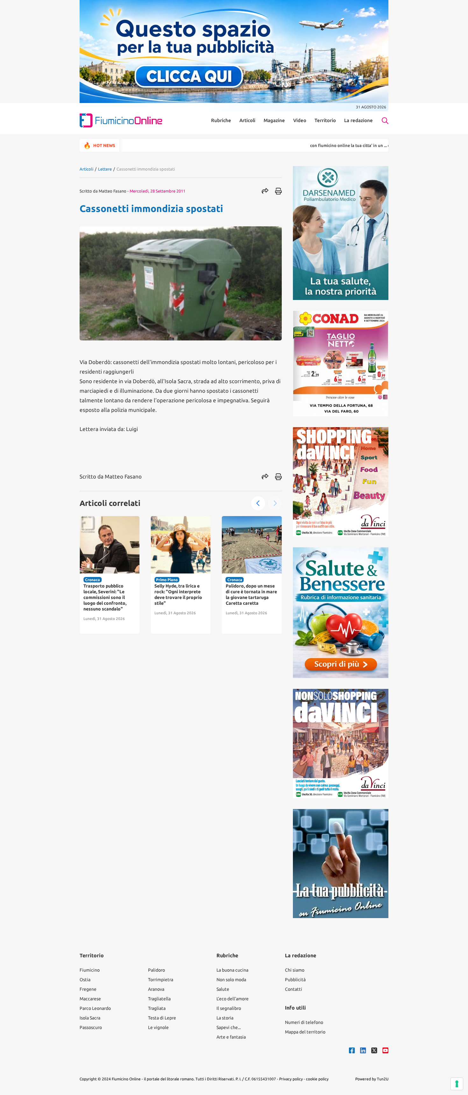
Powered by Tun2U (371, 1079)
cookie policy (317, 1079)
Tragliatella (159, 998)
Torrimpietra (160, 979)
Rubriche (221, 120)
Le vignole (158, 1027)
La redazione (358, 120)
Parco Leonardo (95, 1008)
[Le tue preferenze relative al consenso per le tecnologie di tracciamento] (457, 1084)
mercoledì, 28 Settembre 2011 (157, 191)
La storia (224, 1017)
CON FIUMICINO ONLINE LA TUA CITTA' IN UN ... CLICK (326, 145)
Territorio (325, 120)
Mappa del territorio (305, 1031)
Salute (222, 989)
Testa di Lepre (162, 1017)
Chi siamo (294, 970)
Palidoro (156, 970)
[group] (109, 575)
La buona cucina (232, 970)
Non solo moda (231, 979)
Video (299, 120)
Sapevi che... (228, 1027)
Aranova (156, 989)
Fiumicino (90, 970)
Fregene (88, 989)
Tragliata (157, 1008)
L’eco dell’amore (232, 998)
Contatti (293, 989)
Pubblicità (295, 979)
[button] (258, 503)
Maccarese (90, 998)
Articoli (247, 120)
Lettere (105, 169)
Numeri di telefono (304, 1022)
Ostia (85, 979)
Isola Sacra (90, 1017)
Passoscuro (91, 1027)
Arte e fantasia (231, 1037)
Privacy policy (291, 1079)
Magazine (274, 120)
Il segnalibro (228, 1008)
